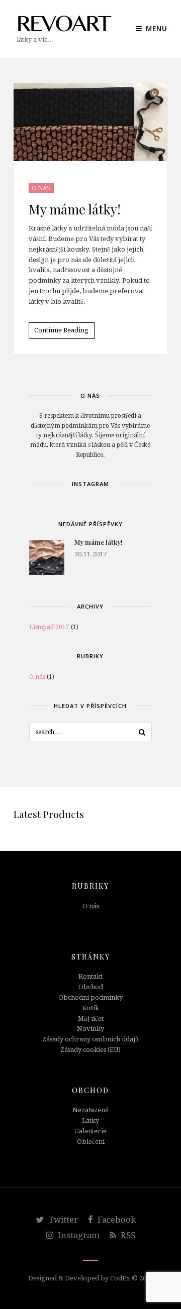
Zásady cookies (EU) (90, 1049)
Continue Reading (61, 330)
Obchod (90, 987)
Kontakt (90, 976)
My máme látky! (75, 209)
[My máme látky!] (46, 557)
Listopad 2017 (49, 627)
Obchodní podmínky (90, 997)
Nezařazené (90, 1110)
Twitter (62, 1220)
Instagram (78, 1235)
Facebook (116, 1220)
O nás (41, 187)
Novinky (90, 1028)
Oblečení (91, 1141)
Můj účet (91, 1018)
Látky (90, 1120)
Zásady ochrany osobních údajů (90, 1039)
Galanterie (90, 1131)
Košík (90, 1008)
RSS (127, 1235)
